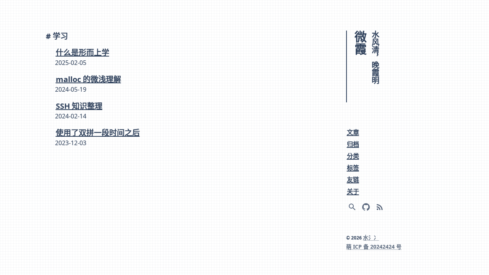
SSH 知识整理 (79, 105)
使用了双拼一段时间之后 (98, 132)
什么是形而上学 (82, 52)
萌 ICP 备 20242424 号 (374, 246)
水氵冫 (371, 237)
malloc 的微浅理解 (88, 79)
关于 (353, 191)
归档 (353, 144)
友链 (353, 179)
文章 (353, 132)
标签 (353, 167)
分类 (353, 156)
